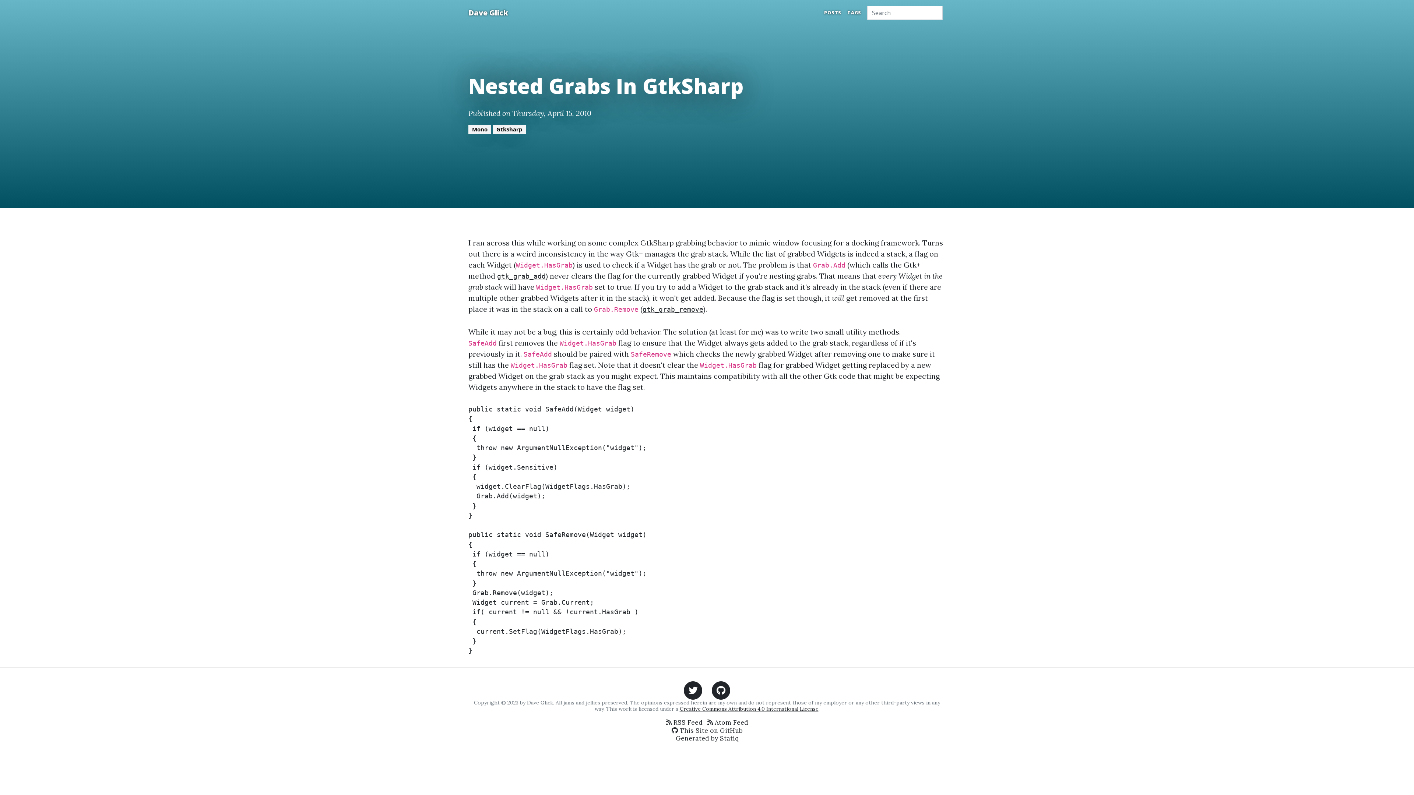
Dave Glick (488, 13)
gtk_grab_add (521, 276)
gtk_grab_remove (673, 309)
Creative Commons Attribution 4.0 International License (749, 709)
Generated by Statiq (707, 738)
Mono (480, 129)
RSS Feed (687, 722)
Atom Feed (730, 722)
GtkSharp (509, 129)
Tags (854, 13)
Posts (832, 13)
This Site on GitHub (710, 730)
